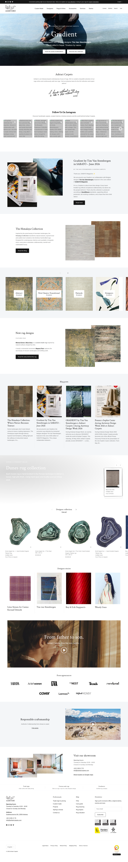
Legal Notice (45, 845)
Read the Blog (22, 250)
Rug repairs (79, 809)
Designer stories (64, 568)
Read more (79, 202)
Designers (50, 8)
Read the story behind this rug (27, 357)
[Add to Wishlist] (118, 486)
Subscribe (100, 814)
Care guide (79, 804)
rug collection (71, 2)
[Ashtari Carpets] (10, 8)
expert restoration (94, 2)
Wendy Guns (101, 607)
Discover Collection (64, 47)
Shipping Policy (73, 845)
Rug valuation (80, 812)
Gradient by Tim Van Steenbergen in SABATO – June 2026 (48, 423)
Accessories (72, 8)
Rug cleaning (80, 807)
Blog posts (64, 381)
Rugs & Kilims (61, 8)
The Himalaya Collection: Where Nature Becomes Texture (18, 423)
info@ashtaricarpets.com (81, 770)
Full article (35, 728)
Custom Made (39, 8)
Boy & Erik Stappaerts (75, 607)
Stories (91, 8)
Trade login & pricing (59, 801)
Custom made (57, 804)
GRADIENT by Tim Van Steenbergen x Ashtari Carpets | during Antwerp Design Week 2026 (77, 424)
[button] (64, 650)
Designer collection (64, 509)
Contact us (56, 812)
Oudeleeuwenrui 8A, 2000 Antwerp (17, 814)
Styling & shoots (58, 809)
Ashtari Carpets (14, 851)
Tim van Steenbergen (46, 607)
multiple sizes (110, 491)
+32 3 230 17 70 (79, 768)
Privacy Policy (54, 845)
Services (82, 8)
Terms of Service (83, 845)
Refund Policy (63, 845)
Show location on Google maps (83, 774)
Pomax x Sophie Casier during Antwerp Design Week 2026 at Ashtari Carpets (105, 424)
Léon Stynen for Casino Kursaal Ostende (18, 608)
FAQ (77, 801)
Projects (55, 807)
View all (64, 512)
